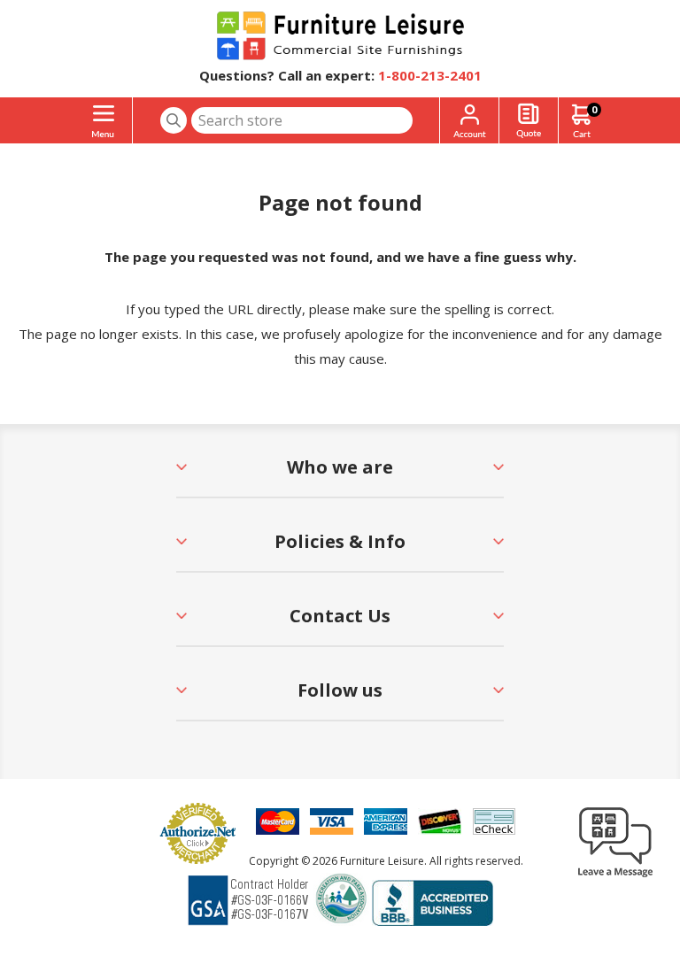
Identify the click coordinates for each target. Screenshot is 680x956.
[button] (615, 876)
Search (173, 120)
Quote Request (528, 121)
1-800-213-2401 (430, 75)
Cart (594, 109)
